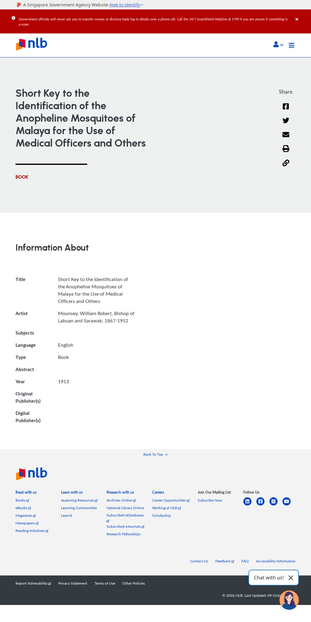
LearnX (66, 515)
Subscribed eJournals (124, 526)
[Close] (302, 15)
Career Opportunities (169, 500)
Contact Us (199, 561)
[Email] (286, 138)
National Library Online (125, 508)
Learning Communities (79, 508)
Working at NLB (165, 508)
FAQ (245, 561)
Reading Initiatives (30, 530)
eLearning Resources (78, 500)
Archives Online (120, 500)
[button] (278, 45)
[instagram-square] (275, 505)
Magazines (24, 515)
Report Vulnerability (31, 583)
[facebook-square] (262, 505)
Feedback (223, 561)
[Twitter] (286, 124)
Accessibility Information (276, 561)
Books (20, 500)
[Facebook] (285, 110)
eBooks (21, 508)
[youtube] (289, 505)
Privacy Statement (72, 583)
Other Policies (133, 583)
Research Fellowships (124, 534)
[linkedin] (249, 505)
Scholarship (161, 515)
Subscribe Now (210, 500)
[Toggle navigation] (292, 45)
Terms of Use (104, 583)
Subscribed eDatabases (125, 515)
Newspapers (25, 523)
